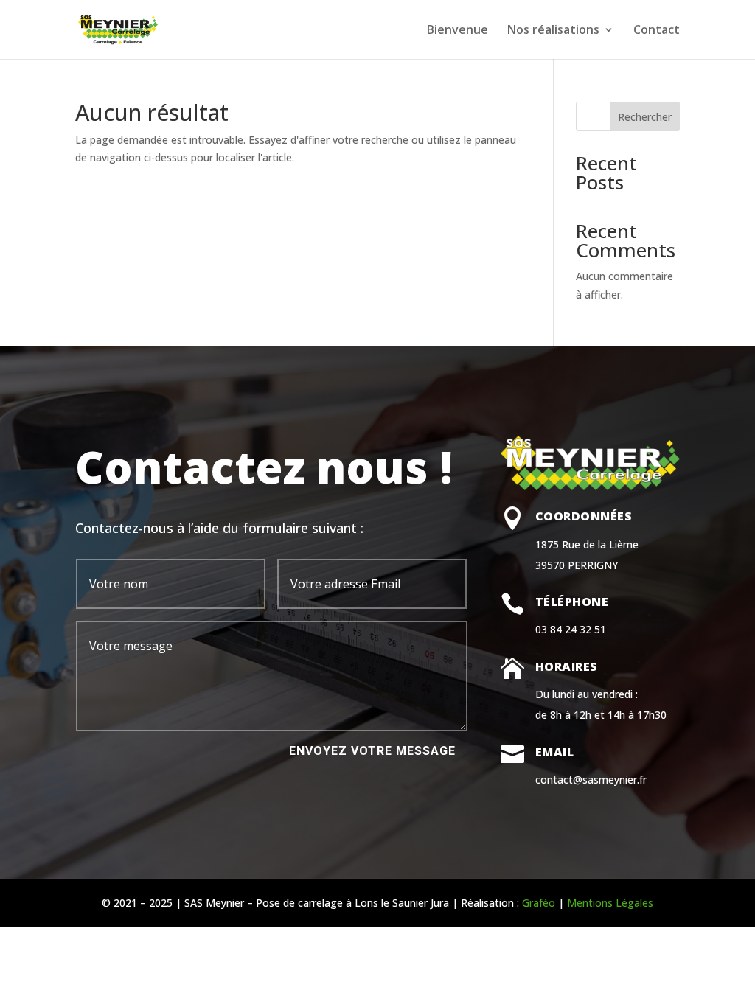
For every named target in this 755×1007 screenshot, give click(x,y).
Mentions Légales (610, 903)
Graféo (538, 903)
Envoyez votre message (372, 751)
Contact (656, 31)
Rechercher (645, 117)
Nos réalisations (553, 31)
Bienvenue (457, 31)
